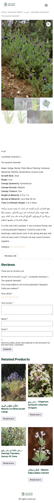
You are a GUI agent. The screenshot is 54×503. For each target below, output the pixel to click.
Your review (7, 303)
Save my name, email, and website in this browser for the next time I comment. (25, 344)
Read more (8, 418)
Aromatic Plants (15, 12)
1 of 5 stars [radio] (2, 297)
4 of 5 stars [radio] (13, 297)
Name (4, 319)
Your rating (6, 294)
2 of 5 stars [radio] (6, 297)
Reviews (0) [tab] (10, 256)
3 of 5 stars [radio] (9, 297)
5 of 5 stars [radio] (16, 297)
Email (4, 329)
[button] (46, 5)
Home (3, 12)
